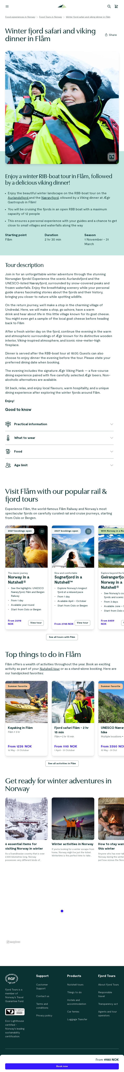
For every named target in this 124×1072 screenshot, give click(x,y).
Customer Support (42, 986)
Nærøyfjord (50, 197)
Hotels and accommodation (76, 1002)
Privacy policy (44, 1015)
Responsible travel (105, 994)
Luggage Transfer (77, 1019)
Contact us (42, 996)
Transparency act (108, 1004)
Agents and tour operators (107, 1013)
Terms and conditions (42, 1006)
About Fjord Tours (108, 984)
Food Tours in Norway (50, 17)
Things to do (74, 992)
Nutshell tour (50, 668)
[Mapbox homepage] (13, 942)
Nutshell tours (75, 984)
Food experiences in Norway (20, 17)
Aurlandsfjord (18, 197)
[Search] (109, 6)
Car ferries (73, 1011)
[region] (62, 913)
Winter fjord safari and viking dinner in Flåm (88, 17)
